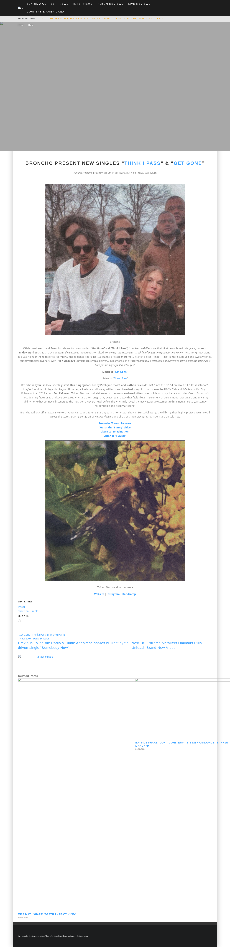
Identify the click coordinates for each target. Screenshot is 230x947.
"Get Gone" (24, 634)
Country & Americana (45, 11)
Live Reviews (139, 3)
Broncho (52, 634)
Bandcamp (129, 594)
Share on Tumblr (28, 611)
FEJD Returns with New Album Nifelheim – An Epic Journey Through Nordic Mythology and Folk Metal (103, 19)
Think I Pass (142, 163)
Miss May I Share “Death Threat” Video (47, 914)
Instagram (113, 594)
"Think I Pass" (39, 634)
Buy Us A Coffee (41, 3)
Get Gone (188, 163)
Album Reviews (111, 3)
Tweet (21, 607)
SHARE (61, 634)
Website (99, 594)
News (64, 3)
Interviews (83, 3)
